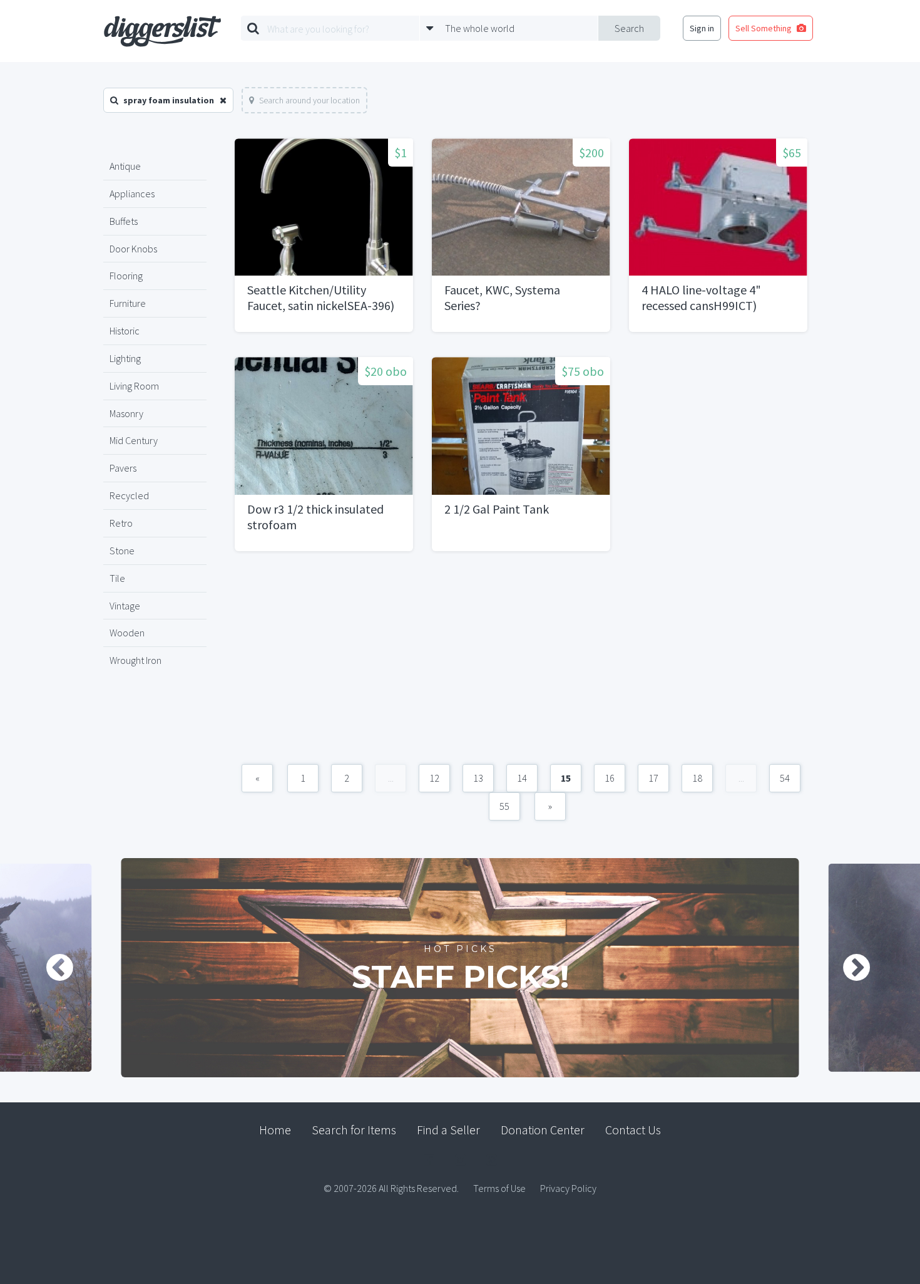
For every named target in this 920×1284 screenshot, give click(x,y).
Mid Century (134, 440)
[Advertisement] (521, 664)
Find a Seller (448, 1129)
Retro (121, 523)
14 (522, 778)
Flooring (126, 275)
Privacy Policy (568, 1188)
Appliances (132, 193)
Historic (125, 330)
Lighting (125, 358)
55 (504, 806)
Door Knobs (133, 248)
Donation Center (543, 1129)
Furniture (128, 303)
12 (434, 778)
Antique (125, 166)
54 (785, 778)
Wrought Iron (135, 660)
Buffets (124, 221)
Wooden (127, 632)
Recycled (129, 495)
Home (275, 1129)
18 (697, 778)
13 (478, 778)
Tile (117, 578)
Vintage (125, 605)
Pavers (123, 468)
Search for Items (354, 1129)
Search (629, 28)
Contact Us (633, 1129)
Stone (122, 550)
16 (610, 778)
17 (653, 778)
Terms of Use (499, 1188)
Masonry (126, 413)
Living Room (134, 386)
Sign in (702, 28)
